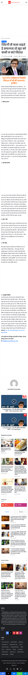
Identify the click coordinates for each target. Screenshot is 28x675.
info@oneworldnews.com (10, 341)
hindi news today (5, 646)
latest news (8, 649)
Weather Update (5, 654)
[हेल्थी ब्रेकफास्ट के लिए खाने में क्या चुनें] (21, 445)
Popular (7, 511)
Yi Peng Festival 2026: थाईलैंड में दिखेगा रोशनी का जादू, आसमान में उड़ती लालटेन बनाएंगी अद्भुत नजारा (18, 519)
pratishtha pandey (7, 56)
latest (3, 649)
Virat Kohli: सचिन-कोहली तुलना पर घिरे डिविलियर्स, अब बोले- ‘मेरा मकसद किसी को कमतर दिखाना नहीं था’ (18, 534)
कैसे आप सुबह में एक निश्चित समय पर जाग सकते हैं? (6, 450)
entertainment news (13, 644)
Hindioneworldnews (15, 646)
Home (3, 38)
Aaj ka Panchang (5, 642)
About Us (14, 663)
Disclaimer (22, 663)
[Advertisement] (14, 20)
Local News (20, 649)
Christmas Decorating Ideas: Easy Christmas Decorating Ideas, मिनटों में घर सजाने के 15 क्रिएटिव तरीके (7, 468)
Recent (21, 511)
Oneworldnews (5, 651)
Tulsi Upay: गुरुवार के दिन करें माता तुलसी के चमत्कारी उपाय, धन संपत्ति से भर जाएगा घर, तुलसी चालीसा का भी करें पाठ (7, 489)
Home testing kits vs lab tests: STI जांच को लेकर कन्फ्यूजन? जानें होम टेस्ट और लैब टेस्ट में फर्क (20, 489)
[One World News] (14, 2)
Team (18, 663)
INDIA (22, 646)
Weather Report (20, 651)
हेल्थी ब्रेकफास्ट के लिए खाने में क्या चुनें (20, 453)
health (20, 644)
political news (12, 651)
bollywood (21, 642)
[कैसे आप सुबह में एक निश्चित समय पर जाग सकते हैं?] (7, 443)
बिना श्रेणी (8, 38)
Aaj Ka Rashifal (14, 642)
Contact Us (14, 665)
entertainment (4, 644)
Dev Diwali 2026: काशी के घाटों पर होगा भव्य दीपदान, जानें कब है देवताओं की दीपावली (18, 526)
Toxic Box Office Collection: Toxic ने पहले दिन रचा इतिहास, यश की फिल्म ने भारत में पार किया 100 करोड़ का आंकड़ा (18, 551)
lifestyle (14, 649)
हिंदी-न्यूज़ (11, 654)
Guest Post (9, 663)
